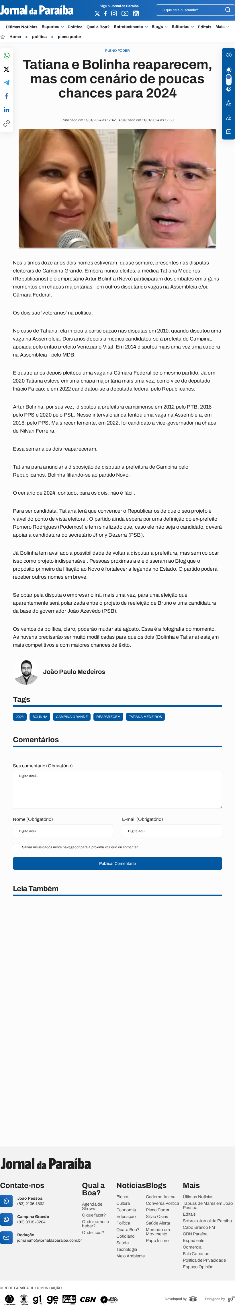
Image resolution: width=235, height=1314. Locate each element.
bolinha (39, 717)
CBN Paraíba (195, 1234)
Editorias (180, 27)
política (39, 37)
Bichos (123, 1197)
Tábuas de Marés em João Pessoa (208, 1205)
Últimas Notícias (22, 27)
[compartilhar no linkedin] (6, 110)
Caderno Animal (161, 1197)
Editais (204, 27)
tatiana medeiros (145, 717)
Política (75, 27)
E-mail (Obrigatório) (142, 819)
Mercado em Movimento (158, 1232)
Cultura (123, 1203)
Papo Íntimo (157, 1241)
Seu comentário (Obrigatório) (43, 765)
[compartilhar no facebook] (6, 96)
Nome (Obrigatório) (33, 819)
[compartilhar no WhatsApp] (6, 55)
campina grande (72, 717)
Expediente (193, 1241)
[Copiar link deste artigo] (6, 124)
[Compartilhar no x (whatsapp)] (6, 70)
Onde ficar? (93, 1233)
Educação (126, 1217)
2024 (20, 717)
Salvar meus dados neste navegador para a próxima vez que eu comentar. (80, 847)
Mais (220, 27)
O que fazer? (94, 1215)
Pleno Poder (157, 1210)
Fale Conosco (196, 1254)
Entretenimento (128, 27)
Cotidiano (125, 1236)
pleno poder (69, 37)
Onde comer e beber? (95, 1224)
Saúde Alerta (158, 1223)
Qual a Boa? (98, 27)
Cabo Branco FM (199, 1227)
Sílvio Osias (157, 1217)
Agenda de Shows (92, 1206)
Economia (126, 1210)
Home (15, 37)
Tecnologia (126, 1249)
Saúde (122, 1243)
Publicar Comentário (117, 863)
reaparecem (108, 717)
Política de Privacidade (204, 1260)
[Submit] (227, 10)
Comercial (192, 1247)
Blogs (157, 27)
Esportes (50, 27)
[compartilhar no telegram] (6, 83)
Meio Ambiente (130, 1256)
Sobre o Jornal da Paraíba (207, 1221)
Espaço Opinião (198, 1267)
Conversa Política (162, 1203)
